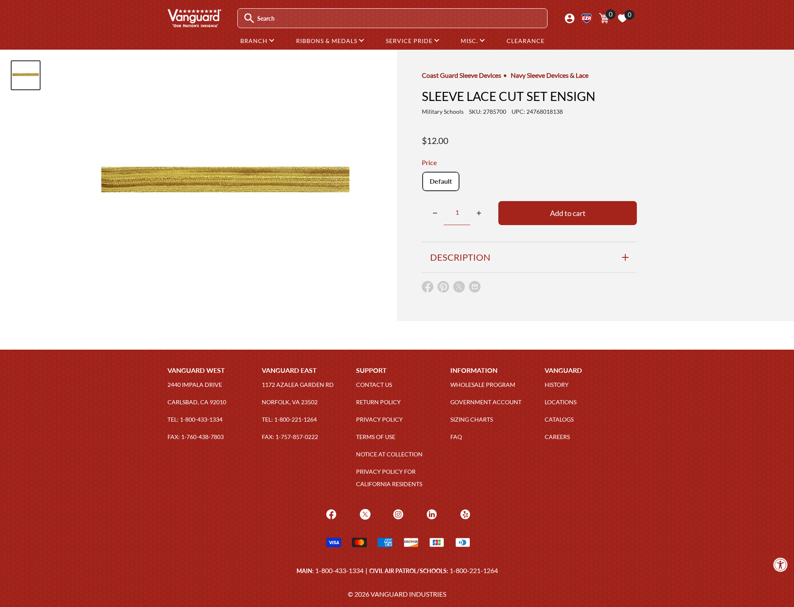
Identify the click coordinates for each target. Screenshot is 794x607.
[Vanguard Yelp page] (464, 513)
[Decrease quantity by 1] (435, 213)
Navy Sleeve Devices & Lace (549, 75)
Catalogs (559, 419)
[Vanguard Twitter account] (364, 513)
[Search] (249, 18)
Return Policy (378, 401)
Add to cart (568, 213)
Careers (557, 436)
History (557, 384)
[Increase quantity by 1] (479, 213)
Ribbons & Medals (327, 40)
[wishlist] (622, 18)
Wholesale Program (482, 384)
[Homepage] (193, 24)
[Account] (569, 18)
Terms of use (375, 436)
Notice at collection (389, 454)
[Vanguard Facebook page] (330, 513)
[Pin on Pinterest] (443, 288)
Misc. (470, 40)
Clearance (526, 40)
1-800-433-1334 (339, 570)
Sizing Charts (471, 419)
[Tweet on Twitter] (459, 288)
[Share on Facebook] (427, 288)
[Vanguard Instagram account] (397, 513)
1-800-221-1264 (474, 570)
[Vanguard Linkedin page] (431, 513)
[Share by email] (475, 287)
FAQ (456, 436)
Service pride (410, 40)
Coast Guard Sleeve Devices (461, 75)
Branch (254, 40)
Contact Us (374, 384)
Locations (560, 401)
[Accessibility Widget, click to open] (780, 564)
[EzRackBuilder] (586, 18)
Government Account (485, 401)
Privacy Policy (379, 419)
